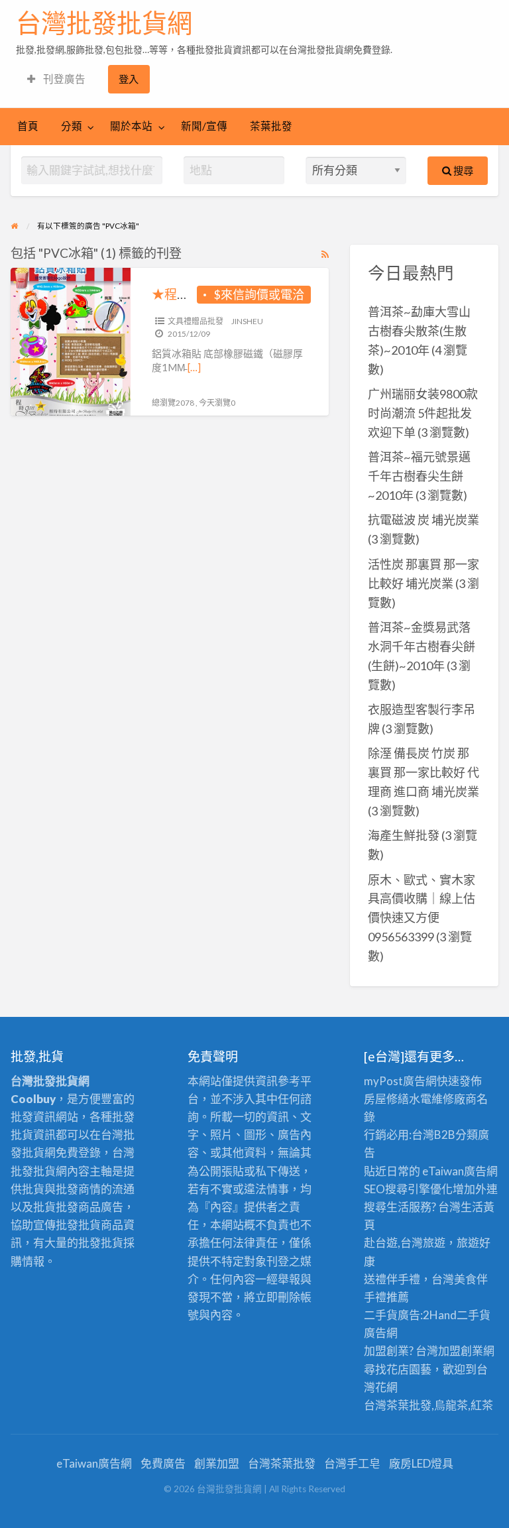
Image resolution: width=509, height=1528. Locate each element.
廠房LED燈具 (421, 1463)
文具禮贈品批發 (195, 321)
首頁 (27, 126)
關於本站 (131, 126)
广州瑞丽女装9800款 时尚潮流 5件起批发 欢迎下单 (423, 413)
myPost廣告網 (400, 1081)
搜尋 (462, 170)
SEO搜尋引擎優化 (408, 1189)
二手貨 (473, 1315)
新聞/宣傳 (204, 126)
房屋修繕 (386, 1099)
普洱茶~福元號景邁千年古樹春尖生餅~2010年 (419, 475)
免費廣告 (163, 1463)
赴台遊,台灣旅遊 (404, 1243)
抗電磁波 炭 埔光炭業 (423, 519)
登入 (129, 79)
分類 (71, 126)
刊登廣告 (63, 79)
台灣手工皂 (352, 1463)
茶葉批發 (271, 126)
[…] (194, 367)
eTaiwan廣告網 (460, 1171)
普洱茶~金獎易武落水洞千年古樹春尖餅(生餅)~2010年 (421, 646)
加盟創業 (460, 1351)
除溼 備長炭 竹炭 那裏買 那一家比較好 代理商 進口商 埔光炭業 (423, 772)
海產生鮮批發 (403, 835)
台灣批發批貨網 (104, 23)
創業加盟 (216, 1463)
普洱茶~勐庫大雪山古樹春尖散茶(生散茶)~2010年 (419, 330)
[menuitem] (56, 79)
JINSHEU (247, 321)
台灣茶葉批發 (397, 1405)
